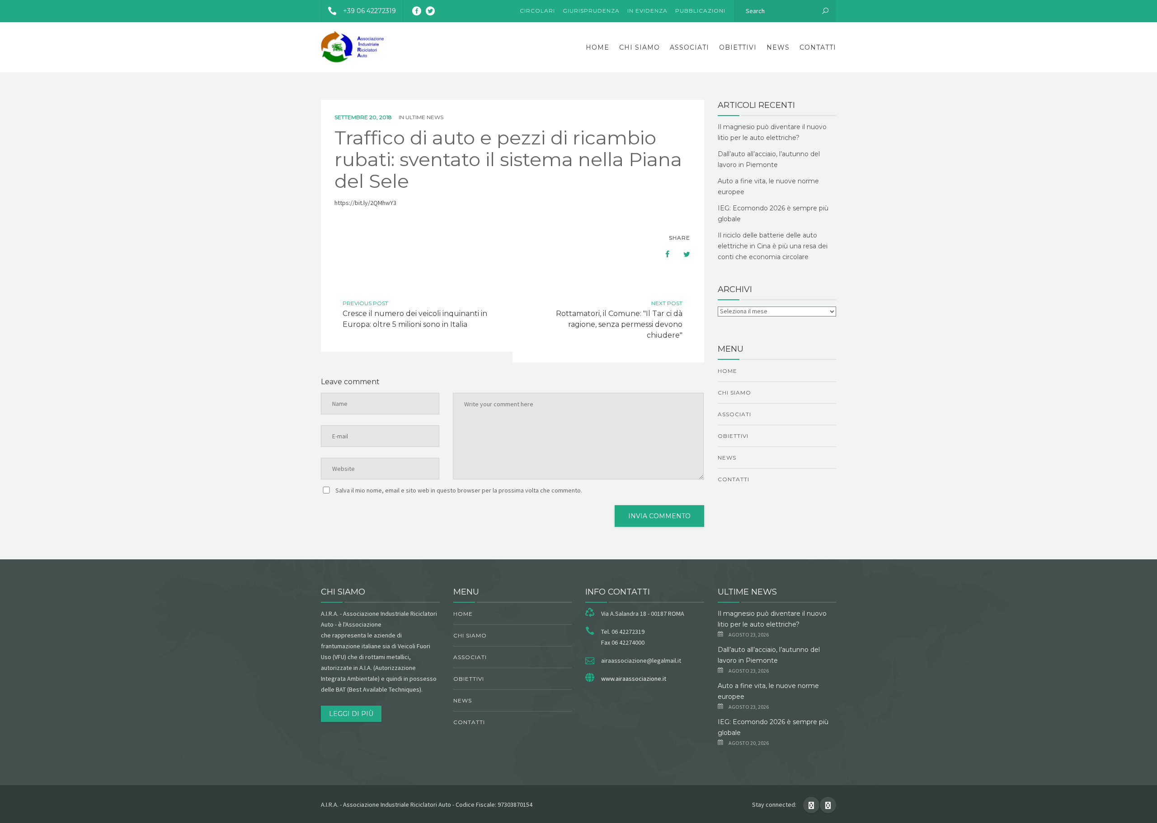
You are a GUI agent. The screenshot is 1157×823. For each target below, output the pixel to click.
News (778, 47)
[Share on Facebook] (663, 254)
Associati (689, 47)
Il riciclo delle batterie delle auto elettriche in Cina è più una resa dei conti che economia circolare (773, 246)
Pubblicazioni (700, 10)
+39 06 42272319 (369, 11)
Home (597, 47)
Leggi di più (351, 714)
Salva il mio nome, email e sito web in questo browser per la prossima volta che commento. (458, 490)
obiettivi (738, 47)
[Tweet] (682, 254)
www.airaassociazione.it (633, 678)
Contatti (818, 47)
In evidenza (647, 10)
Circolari (537, 10)
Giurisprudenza (591, 10)
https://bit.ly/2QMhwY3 (365, 203)
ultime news (424, 117)
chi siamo (639, 47)
